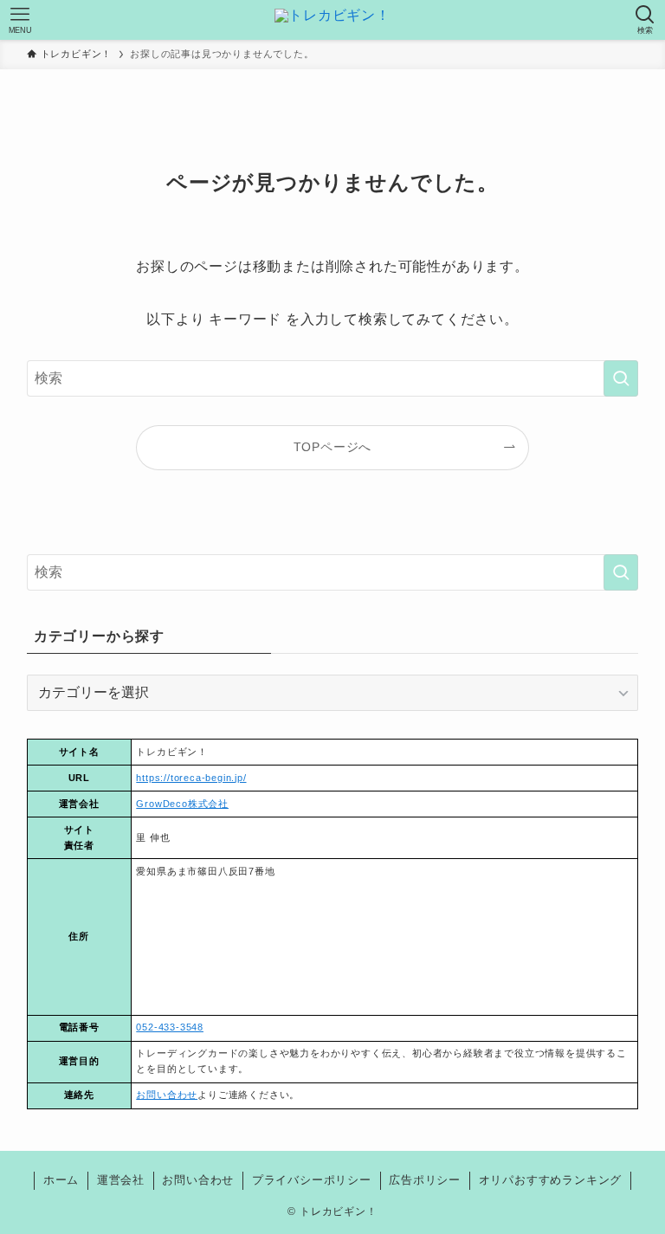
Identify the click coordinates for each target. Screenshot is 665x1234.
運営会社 (121, 1179)
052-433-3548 (169, 1027)
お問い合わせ (166, 1094)
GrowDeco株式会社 (182, 803)
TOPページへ (333, 447)
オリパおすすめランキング (551, 1179)
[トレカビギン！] (332, 20)
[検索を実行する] (621, 378)
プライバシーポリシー (311, 1179)
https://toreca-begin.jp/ (191, 777)
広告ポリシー (425, 1179)
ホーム (61, 1179)
